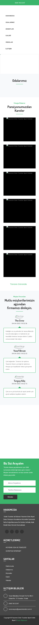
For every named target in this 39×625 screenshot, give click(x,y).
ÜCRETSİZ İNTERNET (13, 551)
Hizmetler (10, 29)
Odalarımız (10, 22)
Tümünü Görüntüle (18, 284)
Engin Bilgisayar (22, 620)
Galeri (8, 35)
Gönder (10, 497)
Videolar (9, 42)
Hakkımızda (10, 16)
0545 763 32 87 (19, 3)
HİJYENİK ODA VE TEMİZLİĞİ (15, 547)
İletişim (9, 49)
